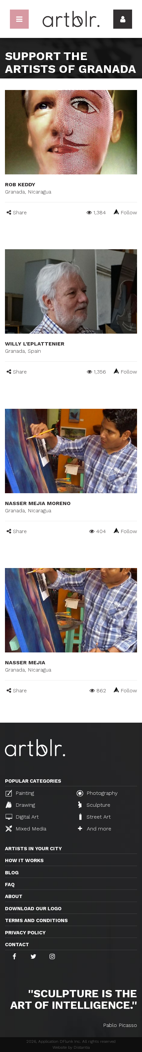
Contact (17, 944)
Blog (11, 873)
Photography (101, 793)
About (13, 896)
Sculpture (97, 805)
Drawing (24, 805)
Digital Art (26, 817)
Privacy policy (25, 933)
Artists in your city (33, 849)
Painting (24, 793)
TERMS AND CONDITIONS (36, 920)
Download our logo (33, 909)
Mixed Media (30, 829)
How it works (24, 860)
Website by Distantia (71, 1047)
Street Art (98, 817)
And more (98, 829)
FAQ (10, 884)
